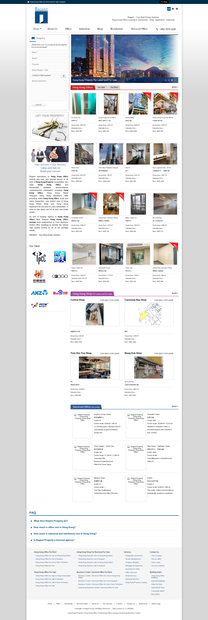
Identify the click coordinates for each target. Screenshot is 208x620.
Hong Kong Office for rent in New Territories (52, 562)
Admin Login (156, 604)
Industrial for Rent (157, 587)
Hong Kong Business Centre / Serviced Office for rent (98, 587)
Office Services (131, 572)
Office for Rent (156, 584)
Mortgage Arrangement (133, 566)
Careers (119, 604)
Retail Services (131, 576)
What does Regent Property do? (51, 521)
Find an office (156, 559)
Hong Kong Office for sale (45, 586)
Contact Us (131, 604)
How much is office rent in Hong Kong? (55, 527)
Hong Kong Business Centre (129, 613)
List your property (157, 566)
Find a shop (155, 562)
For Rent (114, 87)
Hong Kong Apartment (50, 196)
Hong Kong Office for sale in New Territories (52, 582)
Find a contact (156, 556)
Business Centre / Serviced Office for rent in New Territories (100, 584)
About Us (52, 28)
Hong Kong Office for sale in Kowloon (49, 579)
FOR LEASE (114, 300)
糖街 (126, 331)
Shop (100, 28)
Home (36, 28)
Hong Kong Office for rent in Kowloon (49, 559)
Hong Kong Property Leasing (136, 582)
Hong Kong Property (75, 613)
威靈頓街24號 (75, 331)
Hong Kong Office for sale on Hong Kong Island (53, 576)
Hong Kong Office (49, 185)
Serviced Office (139, 28)
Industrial (84, 28)
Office (68, 28)
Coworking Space (157, 591)
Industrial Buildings (158, 581)
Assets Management (133, 559)
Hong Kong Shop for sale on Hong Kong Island (95, 562)
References (143, 604)
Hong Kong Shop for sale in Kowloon (91, 566)
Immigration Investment (134, 556)
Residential (117, 28)
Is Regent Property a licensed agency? (54, 540)
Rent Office (155, 594)
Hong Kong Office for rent (45, 566)
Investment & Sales (132, 569)
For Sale (101, 87)
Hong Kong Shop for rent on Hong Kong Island (95, 556)
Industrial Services (132, 579)
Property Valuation (132, 562)
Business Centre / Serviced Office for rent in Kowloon (98, 581)
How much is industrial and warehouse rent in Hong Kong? (65, 533)
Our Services (108, 604)
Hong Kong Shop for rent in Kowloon (91, 559)
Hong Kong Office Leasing (108, 613)
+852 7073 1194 (168, 29)
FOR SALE (104, 300)
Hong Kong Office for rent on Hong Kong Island (53, 556)
